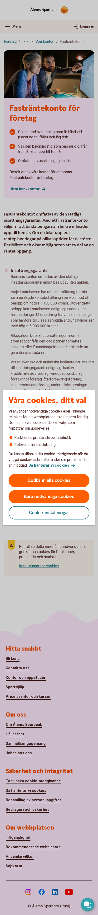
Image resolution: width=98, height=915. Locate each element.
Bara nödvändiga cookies (49, 497)
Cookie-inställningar (49, 513)
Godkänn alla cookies (49, 480)
